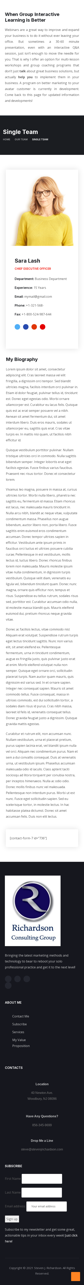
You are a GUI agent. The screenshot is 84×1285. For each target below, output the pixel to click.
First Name (13, 1178)
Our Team (21, 139)
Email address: (15, 1206)
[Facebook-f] (17, 979)
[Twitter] (8, 979)
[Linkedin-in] (26, 979)
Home (6, 139)
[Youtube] (8, 985)
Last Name (13, 1192)
